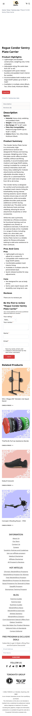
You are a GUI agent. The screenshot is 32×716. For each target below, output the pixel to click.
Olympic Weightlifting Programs (16, 572)
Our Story (16, 541)
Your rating (8, 317)
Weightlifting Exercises (16, 611)
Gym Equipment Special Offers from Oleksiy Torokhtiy (16, 621)
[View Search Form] (29, 3)
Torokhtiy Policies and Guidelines (16, 550)
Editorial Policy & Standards (16, 628)
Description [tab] (7, 104)
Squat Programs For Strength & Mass (16, 583)
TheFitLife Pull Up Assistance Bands (15, 441)
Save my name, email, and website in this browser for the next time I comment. (15, 350)
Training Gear (12, 98)
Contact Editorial (16, 631)
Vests (17, 98)
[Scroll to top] (28, 708)
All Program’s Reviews (16, 562)
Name (6, 333)
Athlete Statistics (16, 614)
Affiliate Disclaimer (16, 559)
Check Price (6, 92)
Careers (16, 547)
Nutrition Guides (16, 605)
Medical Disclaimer (16, 556)
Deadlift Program (16, 586)
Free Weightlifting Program (16, 577)
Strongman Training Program (16, 589)
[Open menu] (3, 3)
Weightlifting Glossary (16, 616)
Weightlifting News (16, 608)
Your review (8, 322)
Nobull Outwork (8, 481)
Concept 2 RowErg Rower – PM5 (14, 521)
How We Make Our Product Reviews (16, 625)
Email (6, 341)
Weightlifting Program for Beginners (16, 580)
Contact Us (16, 544)
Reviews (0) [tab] (7, 107)
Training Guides (16, 599)
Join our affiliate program (16, 553)
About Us (16, 538)
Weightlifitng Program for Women (16, 575)
